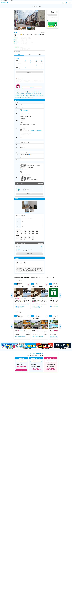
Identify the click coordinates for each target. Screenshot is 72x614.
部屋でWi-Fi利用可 (26, 304)
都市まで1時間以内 (28, 93)
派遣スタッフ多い (30, 97)
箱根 (21, 315)
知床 (21, 283)
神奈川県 (19, 315)
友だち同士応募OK (24, 97)
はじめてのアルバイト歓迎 (39, 95)
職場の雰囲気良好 (32, 95)
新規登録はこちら (21, 370)
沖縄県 (54, 315)
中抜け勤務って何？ (33, 130)
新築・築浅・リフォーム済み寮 (36, 93)
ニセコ (56, 283)
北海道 (19, 283)
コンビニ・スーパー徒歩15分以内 (19, 93)
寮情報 (29, 54)
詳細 (19, 54)
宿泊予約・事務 (55, 284)
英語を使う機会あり (18, 97)
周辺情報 (40, 54)
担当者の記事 (32, 87)
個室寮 (16, 336)
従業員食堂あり (17, 95)
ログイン (51, 20)
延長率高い (27, 95)
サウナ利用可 (22, 95)
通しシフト (51, 306)
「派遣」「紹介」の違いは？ (24, 110)
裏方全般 (19, 284)
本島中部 (57, 315)
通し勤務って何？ (39, 130)
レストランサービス (21, 316)
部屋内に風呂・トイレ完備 (18, 304)
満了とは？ (30, 154)
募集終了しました (29, 72)
